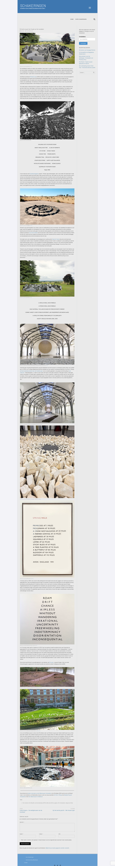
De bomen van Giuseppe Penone (87, 50)
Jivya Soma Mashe (33, 232)
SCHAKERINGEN (33, 5)
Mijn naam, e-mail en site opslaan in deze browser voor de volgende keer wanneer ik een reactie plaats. (46, 840)
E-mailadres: (82, 36)
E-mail (41, 834)
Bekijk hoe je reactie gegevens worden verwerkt (57, 848)
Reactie (22, 822)
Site (59, 834)
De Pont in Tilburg (58, 795)
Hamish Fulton (55, 239)
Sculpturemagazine (34, 173)
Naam (21, 834)
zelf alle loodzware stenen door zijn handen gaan (31, 371)
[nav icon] (90, 7)
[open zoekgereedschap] (94, 19)
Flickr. (31, 66)
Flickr (31, 225)
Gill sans (51, 662)
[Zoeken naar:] (87, 72)
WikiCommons (38, 730)
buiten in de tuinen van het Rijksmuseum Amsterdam (39, 793)
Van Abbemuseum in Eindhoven (36, 796)
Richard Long (33, 77)
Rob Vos (22, 30)
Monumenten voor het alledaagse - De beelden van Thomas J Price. (86, 58)
